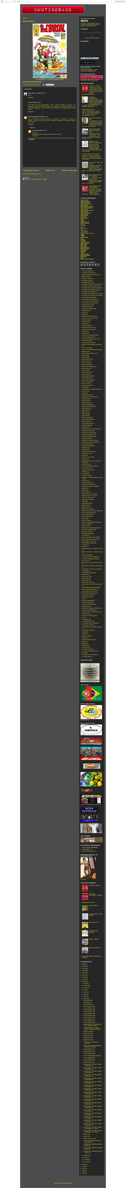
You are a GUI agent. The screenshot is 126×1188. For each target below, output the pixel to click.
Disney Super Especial (87, 379)
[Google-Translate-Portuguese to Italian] (91, 33)
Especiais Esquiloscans (88, 434)
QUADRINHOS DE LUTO (88, 109)
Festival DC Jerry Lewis (88, 451)
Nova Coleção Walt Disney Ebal (90, 539)
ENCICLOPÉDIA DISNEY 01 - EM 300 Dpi (95, 175)
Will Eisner (84, 645)
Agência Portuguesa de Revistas (90, 274)
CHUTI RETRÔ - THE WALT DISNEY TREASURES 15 (92, 1114)
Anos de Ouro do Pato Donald (89, 299)
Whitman (84, 643)
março (85, 987)
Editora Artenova (86, 408)
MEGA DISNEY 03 (93, 905)
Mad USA (84, 490)
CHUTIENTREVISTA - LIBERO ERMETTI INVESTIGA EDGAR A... (92, 1028)
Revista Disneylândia (87, 600)
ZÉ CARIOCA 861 (87, 1000)
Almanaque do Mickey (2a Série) (90, 286)
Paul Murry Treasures (87, 594)
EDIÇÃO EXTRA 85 (88, 1031)
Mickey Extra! (85, 526)
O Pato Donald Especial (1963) (89, 558)
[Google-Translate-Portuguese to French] (86, 33)
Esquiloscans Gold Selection (89, 440)
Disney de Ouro (86, 362)
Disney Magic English (87, 376)
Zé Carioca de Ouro (87, 649)
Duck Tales (85, 391)
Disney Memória (86, 378)
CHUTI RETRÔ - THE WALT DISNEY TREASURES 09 (92, 1093)
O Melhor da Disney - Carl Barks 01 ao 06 (92, 548)
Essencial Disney (86, 444)
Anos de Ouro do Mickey (88, 297)
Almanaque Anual (86, 280)
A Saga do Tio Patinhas (88, 272)
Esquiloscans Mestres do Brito (89, 442)
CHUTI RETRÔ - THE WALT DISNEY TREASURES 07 (92, 1086)
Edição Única (85, 400)
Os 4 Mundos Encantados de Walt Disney (92, 565)
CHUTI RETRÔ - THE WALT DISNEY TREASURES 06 (92, 1082)
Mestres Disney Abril (87, 509)
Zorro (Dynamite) (86, 656)
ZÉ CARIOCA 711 (87, 1002)
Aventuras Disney (86, 306)
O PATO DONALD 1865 (89, 1057)
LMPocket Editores (86, 482)
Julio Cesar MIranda (33, 116)
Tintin (83, 617)
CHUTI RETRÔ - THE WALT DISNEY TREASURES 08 (92, 1089)
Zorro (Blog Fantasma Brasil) (89, 654)
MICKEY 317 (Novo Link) (89, 1138)
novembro (86, 1159)
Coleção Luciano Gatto (87, 342)
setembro (86, 1155)
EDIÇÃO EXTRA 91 (88, 1037)
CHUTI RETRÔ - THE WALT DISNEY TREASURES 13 (92, 1107)
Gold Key (84, 459)
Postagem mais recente (31, 170)
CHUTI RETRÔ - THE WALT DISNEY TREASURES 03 (92, 1072)
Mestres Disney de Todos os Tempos (91, 510)
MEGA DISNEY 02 (93, 922)
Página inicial (50, 170)
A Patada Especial (86, 271)
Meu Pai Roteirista (86, 516)
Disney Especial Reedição (88, 366)
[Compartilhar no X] (50, 85)
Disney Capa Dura (86, 359)
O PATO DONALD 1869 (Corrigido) (91, 1055)
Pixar (83, 598)
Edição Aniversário (86, 395)
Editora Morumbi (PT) (87, 419)
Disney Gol (84, 370)
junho (85, 994)
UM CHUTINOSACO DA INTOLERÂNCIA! (95, 186)
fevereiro (86, 985)
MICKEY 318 (86, 1136)
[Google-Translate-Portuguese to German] (89, 33)
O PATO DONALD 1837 (89, 1020)
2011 (83, 966)
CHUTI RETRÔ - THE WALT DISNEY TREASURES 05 (92, 1079)
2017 (83, 979)
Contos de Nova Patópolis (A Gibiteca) (91, 349)
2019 (83, 1164)
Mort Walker (85, 535)
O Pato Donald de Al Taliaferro (89, 556)
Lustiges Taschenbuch (87, 484)
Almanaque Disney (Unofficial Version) (91, 284)
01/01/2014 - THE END (94, 86)
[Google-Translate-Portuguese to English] (97, 33)
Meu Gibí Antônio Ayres (88, 512)
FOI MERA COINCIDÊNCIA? (93, 98)
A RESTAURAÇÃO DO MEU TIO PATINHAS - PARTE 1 (94, 130)
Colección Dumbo (86, 347)
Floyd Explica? (85, 453)
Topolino (84, 632)
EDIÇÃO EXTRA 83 (88, 1004)
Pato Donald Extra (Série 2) (89, 591)
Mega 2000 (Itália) (86, 503)
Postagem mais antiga (69, 170)
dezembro (86, 1161)
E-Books (84, 393)
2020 (83, 1166)
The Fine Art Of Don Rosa (88, 615)
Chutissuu (84, 331)
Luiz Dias (34, 130)
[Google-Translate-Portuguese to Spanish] (91, 36)
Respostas (32, 127)
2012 (83, 968)
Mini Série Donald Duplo (88, 529)
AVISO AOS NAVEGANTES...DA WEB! (95, 894)
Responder (30, 97)
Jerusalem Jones (86, 475)
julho (85, 996)
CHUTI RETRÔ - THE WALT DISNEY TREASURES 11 (92, 1100)
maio (85, 992)
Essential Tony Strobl (87, 446)
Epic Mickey (85, 427)
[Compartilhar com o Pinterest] (53, 85)
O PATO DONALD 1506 (89, 1009)
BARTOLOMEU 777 (87, 849)
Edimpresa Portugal (87, 404)
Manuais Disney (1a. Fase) (88, 493)
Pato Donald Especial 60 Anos (89, 589)
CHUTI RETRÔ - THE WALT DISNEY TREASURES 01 (92, 1065)
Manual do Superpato (87, 497)
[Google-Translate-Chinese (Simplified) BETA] (83, 33)
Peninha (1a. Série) (86, 596)
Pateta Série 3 (85, 580)
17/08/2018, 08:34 (36, 102)
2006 (83, 964)
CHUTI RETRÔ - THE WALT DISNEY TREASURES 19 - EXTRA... (92, 1128)
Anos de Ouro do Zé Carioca (89, 303)
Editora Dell (85, 413)
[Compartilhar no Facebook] (51, 85)
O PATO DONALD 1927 (89, 1051)
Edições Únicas (86, 402)
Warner (83, 641)
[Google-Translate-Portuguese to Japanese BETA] (94, 33)
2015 (83, 975)
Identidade (84, 471)
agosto (85, 998)
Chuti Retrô (85, 321)
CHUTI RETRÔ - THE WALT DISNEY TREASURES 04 (92, 1075)
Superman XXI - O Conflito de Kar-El (91, 611)
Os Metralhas (85, 570)
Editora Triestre (86, 421)
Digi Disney (85, 351)
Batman (84, 312)
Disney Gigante (86, 368)
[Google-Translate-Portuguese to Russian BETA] (100, 33)
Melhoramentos (86, 507)
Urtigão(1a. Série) (86, 635)
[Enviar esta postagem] (43, 84)
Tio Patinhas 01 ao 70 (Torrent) (89, 623)
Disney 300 (85, 355)
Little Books (85, 480)
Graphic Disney (86, 464)
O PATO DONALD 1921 (89, 1049)
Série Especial (85, 606)
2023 (83, 1173)
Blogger (70, 1183)
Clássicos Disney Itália (87, 337)
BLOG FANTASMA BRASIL (89, 851)
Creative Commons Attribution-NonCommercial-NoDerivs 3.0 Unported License (90, 24)
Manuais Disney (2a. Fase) (88, 495)
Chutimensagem (86, 325)
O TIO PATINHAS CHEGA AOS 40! (91, 154)
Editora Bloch (85, 410)
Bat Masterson (85, 310)
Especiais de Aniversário (88, 432)
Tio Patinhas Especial (87, 630)
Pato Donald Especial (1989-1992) (90, 587)
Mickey (84, 518)
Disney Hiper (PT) (86, 372)
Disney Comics (85, 361)
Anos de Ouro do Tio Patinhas (89, 301)
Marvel (83, 501)
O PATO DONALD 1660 (89, 1015)
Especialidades (85, 438)
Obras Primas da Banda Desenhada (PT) (92, 562)
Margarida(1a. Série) (87, 499)
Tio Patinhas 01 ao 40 (87, 621)
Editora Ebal (85, 415)
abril (85, 990)
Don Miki (84, 387)
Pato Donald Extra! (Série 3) (89, 593)
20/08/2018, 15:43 (43, 116)
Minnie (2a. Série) (86, 531)
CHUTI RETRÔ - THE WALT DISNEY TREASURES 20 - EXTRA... (92, 1131)
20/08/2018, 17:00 (42, 130)
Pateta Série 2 (85, 578)
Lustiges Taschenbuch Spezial (89, 486)
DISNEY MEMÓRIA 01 (94, 947)
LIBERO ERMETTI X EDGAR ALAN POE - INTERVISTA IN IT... (92, 1025)
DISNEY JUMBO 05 (94, 939)
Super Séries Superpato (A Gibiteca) (91, 608)
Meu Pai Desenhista (87, 514)
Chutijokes (84, 323)
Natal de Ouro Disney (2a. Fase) (90, 537)
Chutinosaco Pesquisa (87, 329)
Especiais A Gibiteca (87, 430)
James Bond (85, 473)
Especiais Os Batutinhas (88, 436)
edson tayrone (32, 93)
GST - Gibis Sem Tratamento (89, 466)
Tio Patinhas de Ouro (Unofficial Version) (92, 627)
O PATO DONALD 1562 (89, 1011)
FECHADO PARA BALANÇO (93, 931)
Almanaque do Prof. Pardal (88, 291)
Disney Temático (86, 381)
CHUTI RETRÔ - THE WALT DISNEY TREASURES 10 (92, 1096)
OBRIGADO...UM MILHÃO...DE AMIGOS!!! (95, 142)
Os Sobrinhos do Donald (88, 572)
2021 (83, 1168)
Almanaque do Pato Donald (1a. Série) (91, 287)
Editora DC (84, 412)
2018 (83, 981)
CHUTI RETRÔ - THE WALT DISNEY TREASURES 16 (92, 1117)
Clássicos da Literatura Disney (89, 335)
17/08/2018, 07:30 (40, 93)
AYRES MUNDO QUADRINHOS (90, 847)
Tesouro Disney (86, 613)
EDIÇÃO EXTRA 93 (88, 1040)
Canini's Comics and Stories (89, 318)
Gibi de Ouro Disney (87, 457)
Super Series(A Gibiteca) (88, 610)
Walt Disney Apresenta (87, 639)
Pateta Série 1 (85, 576)
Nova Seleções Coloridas (88, 543)
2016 (83, 977)
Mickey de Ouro (86, 520)
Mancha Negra (85, 492)
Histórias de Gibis (86, 468)
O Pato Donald (85, 555)
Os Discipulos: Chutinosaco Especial (91, 569)
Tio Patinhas (85, 619)
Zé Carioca (84, 647)
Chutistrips (84, 333)
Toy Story (84, 634)
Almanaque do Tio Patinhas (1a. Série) (91, 293)
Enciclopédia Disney (87, 423)
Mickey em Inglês (86, 524)
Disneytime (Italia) (86, 385)
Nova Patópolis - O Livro (88, 541)
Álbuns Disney (85, 276)
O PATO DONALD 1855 (89, 1060)
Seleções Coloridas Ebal (88, 604)
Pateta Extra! (85, 574)
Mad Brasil (84, 488)
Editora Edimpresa (86, 417)
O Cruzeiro (84, 544)
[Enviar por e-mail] (47, 85)
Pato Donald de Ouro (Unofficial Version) (92, 584)
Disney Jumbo (85, 374)
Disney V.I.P (85, 383)
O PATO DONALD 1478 (89, 1007)
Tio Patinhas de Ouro (87, 625)
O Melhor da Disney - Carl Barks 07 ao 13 (92, 551)
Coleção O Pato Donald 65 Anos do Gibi (92, 344)
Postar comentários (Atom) (34, 173)
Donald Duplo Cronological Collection (91, 389)
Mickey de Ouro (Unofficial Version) (91, 522)
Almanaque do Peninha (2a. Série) (90, 289)
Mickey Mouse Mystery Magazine (90, 527)
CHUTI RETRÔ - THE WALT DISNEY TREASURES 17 (92, 1121)
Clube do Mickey (86, 340)
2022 (83, 1171)
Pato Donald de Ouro (87, 582)
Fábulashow (85, 447)
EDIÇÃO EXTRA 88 (88, 1035)
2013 (83, 970)
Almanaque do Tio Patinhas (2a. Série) (91, 295)
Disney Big (84, 357)
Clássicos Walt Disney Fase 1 (89, 338)
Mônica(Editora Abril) (87, 533)
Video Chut (84, 637)
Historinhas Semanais (87, 470)
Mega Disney (85, 505)
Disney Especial (86, 364)
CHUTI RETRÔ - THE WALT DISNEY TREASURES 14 (92, 1110)
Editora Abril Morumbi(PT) (88, 406)
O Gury (84, 546)
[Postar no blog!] (48, 85)
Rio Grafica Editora (86, 602)
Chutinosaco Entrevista (88, 327)
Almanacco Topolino (87, 278)
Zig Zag (84, 652)
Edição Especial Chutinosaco (89, 396)
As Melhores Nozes (87, 304)
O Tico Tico (85, 560)
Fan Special (85, 449)
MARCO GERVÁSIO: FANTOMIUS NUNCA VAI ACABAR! (92, 1046)
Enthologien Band (86, 425)
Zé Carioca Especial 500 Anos (89, 651)
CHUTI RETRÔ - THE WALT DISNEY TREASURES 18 (92, 1124)
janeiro (85, 983)
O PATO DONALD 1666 (89, 1017)
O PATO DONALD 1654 (89, 1013)
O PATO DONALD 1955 (89, 1053)
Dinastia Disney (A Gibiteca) (89, 353)
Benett (83, 314)
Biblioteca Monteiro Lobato (88, 316)
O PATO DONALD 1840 (89, 1022)
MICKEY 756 (86, 1134)
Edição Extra (85, 398)
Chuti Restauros (86, 320)
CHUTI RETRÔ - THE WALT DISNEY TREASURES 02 (92, 1068)
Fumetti (84, 455)
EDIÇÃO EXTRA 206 (88, 1062)
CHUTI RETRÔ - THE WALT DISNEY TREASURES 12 (92, 1103)
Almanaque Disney (86, 282)
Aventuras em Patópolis (88, 308)
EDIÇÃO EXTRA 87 (88, 1033)
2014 (83, 972)
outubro (86, 1157)
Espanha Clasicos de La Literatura (90, 429)
